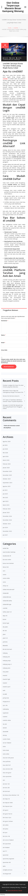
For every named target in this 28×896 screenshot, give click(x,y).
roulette (5, 716)
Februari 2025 (7, 509)
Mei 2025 (5, 497)
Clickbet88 (5, 593)
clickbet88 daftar (7, 600)
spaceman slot (7, 862)
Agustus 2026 (6, 441)
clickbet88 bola (7, 597)
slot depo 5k (6, 799)
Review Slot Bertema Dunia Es (11, 396)
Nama (3, 335)
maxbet (5, 683)
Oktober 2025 (7, 479)
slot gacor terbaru (8, 821)
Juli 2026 (5, 445)
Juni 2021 (5, 535)
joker (4, 634)
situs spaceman (7, 776)
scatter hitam (6, 739)
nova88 (5, 694)
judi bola (5, 642)
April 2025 (5, 501)
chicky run (5, 585)
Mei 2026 (5, 452)
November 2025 (7, 475)
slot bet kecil (6, 791)
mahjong (5, 653)
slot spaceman (7, 843)
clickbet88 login (7, 604)
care (4, 571)
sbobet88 (5, 731)
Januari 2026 (6, 467)
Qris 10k (5, 705)
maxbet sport (6, 686)
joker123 (5, 638)
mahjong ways (7, 660)
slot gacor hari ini (7, 814)
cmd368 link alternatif (8, 59)
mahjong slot (6, 656)
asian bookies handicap (9, 552)
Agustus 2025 (6, 486)
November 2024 (7, 520)
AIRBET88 (5, 548)
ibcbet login (6, 623)
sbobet (5, 728)
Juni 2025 (5, 494)
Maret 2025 (6, 505)
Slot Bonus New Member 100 (11, 795)
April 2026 (5, 456)
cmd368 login (17, 59)
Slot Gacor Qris (7, 817)
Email (3, 342)
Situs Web (4, 350)
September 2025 (7, 482)
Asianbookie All (7, 556)
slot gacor (5, 810)
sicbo (4, 746)
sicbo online (6, 754)
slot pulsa (5, 829)
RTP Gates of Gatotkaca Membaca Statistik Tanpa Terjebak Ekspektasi (12, 400)
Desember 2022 (7, 531)
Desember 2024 (7, 516)
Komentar (4, 320)
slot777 (5, 851)
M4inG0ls (6, 58)
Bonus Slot (6, 567)
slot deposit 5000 (8, 802)
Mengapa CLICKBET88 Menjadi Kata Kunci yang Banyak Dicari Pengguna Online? (13, 406)
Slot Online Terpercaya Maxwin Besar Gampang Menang (13, 7)
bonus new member (8, 563)
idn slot (5, 630)
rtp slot (5, 724)
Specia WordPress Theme (15, 890)
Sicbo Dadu (6, 750)
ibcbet (4, 619)
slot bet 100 (6, 784)
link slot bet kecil (7, 649)
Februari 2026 (7, 464)
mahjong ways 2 (7, 664)
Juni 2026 (5, 449)
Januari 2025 (6, 512)
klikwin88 (5, 645)
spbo (4, 866)
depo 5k (5, 615)
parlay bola (6, 698)
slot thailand (6, 847)
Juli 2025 (5, 490)
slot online (5, 825)
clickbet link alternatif (8, 589)
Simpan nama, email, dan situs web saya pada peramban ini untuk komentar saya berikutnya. (13, 360)
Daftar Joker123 (7, 612)
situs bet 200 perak (8, 757)
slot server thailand (8, 840)
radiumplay (6, 709)
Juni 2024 (5, 527)
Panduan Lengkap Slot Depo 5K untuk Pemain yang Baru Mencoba (13, 386)
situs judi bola (6, 761)
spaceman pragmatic (8, 858)
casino (4, 574)
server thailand (7, 743)
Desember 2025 (7, 471)
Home (9, 28)
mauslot (5, 675)
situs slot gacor (7, 772)
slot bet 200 (6, 787)
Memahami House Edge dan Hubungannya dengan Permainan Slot (13, 391)
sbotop (5, 735)
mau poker (6, 671)
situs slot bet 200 (8, 769)
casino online (6, 578)
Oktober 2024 (7, 523)
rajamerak (5, 713)
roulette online (7, 720)
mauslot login (6, 679)
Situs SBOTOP (7, 765)
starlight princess (7, 870)
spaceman (5, 855)
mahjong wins (6, 668)
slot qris (5, 832)
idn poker (5, 627)
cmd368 (15, 28)
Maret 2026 (6, 460)
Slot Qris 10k (6, 836)
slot (4, 780)
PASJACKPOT (6, 701)
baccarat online (7, 559)
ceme (4, 582)
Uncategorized (7, 873)
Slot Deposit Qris (7, 806)
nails (4, 690)
